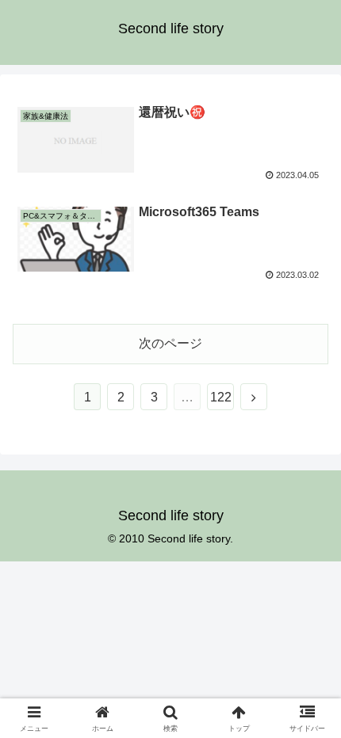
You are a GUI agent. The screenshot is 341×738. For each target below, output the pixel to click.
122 (221, 397)
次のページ (170, 343)
